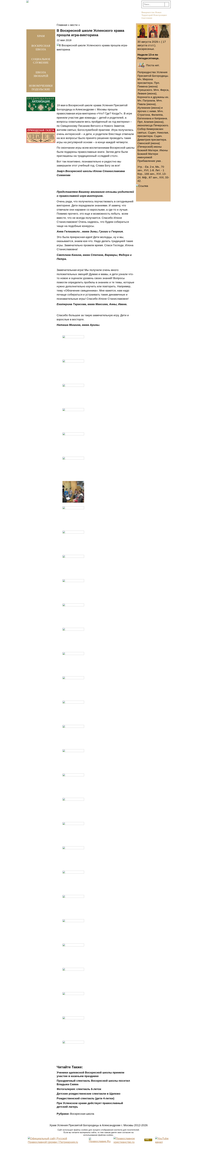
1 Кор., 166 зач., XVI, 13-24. (151, 174)
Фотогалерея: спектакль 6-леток (79, 1089)
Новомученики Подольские (41, 87)
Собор (141, 128)
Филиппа (157, 114)
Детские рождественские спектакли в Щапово (88, 1093)
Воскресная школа (82, 1113)
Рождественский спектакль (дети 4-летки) (85, 1098)
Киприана (160, 118)
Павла (141, 104)
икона (153, 86)
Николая (162, 132)
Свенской (143, 143)
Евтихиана (144, 118)
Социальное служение (40, 61)
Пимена (142, 86)
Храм (41, 36)
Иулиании (143, 107)
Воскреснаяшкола (40, 47)
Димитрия (143, 139)
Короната (143, 97)
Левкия (141, 93)
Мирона (148, 79)
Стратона (143, 114)
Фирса (164, 89)
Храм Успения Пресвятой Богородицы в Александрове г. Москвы (91, 1125)
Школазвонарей (40, 74)
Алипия (148, 121)
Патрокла (149, 100)
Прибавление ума (149, 160)
